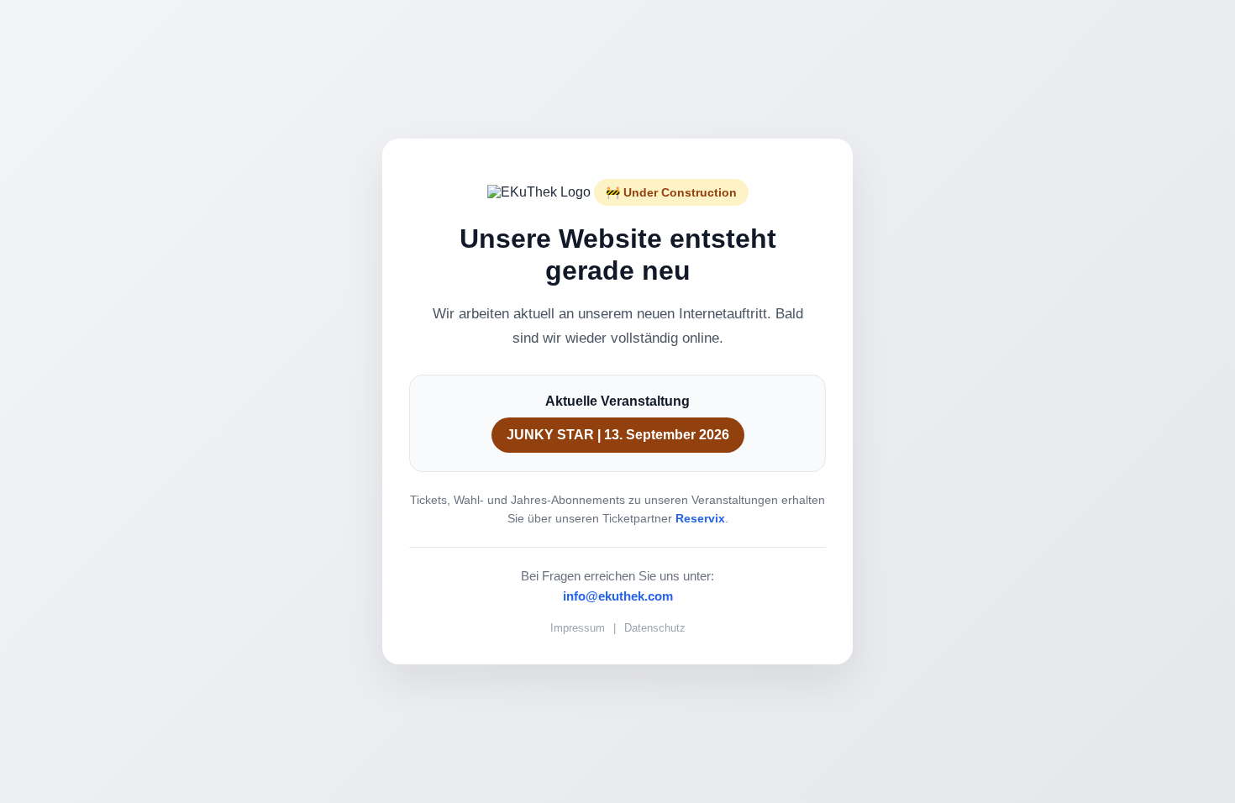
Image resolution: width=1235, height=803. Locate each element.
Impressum (577, 628)
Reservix (700, 518)
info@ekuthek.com (618, 596)
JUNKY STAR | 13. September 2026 (618, 435)
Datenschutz (655, 628)
